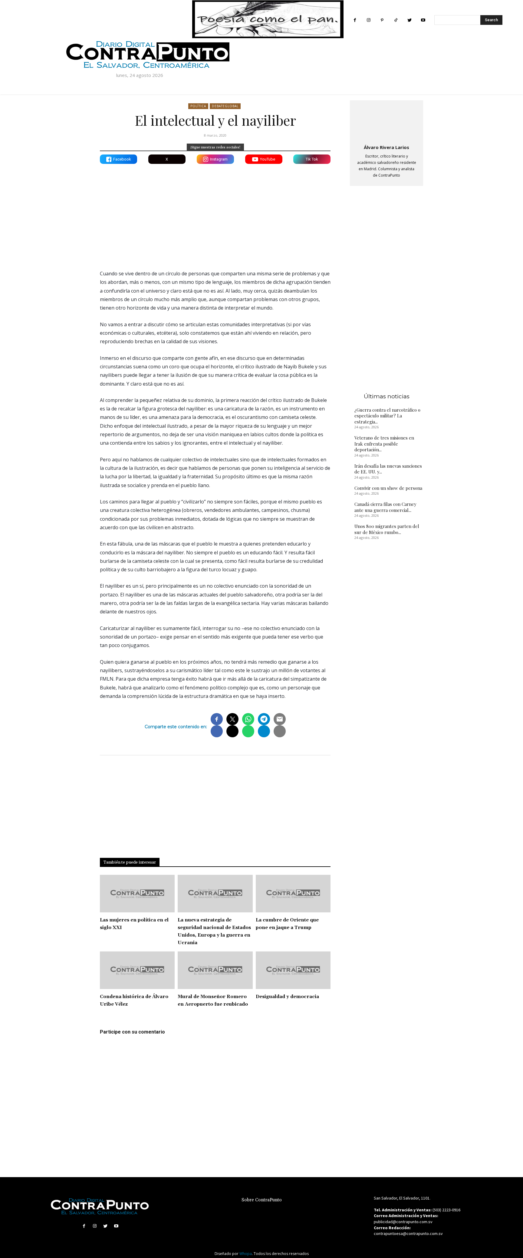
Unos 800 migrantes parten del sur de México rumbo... (386, 529)
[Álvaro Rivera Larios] (386, 121)
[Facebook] (355, 20)
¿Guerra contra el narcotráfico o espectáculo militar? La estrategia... (387, 416)
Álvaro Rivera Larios (386, 147)
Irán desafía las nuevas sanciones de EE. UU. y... (388, 469)
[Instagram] (368, 20)
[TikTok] (395, 20)
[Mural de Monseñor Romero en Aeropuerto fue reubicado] (215, 970)
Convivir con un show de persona (388, 488)
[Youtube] (423, 20)
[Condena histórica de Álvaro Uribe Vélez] (137, 970)
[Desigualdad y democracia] (293, 970)
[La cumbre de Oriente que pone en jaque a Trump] (293, 893)
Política (198, 106)
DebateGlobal (225, 106)
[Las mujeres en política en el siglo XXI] (137, 893)
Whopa (245, 1253)
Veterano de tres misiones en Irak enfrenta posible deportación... (384, 444)
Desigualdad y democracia (287, 997)
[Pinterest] (382, 20)
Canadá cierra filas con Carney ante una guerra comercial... (385, 507)
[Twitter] (409, 20)
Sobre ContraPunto (262, 1200)
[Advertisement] (215, 212)
